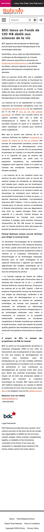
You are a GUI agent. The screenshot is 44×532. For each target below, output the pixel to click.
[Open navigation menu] (4, 20)
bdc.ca (4, 391)
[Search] (29, 19)
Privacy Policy (33, 528)
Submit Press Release (13, 523)
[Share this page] (40, 20)
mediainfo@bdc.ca (10, 399)
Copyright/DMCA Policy (15, 528)
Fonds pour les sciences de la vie (15, 63)
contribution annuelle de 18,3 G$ (15, 109)
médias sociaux (35, 391)
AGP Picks (5, 3)
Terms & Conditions (32, 523)
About (11, 519)
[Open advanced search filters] (34, 19)
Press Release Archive (26, 519)
